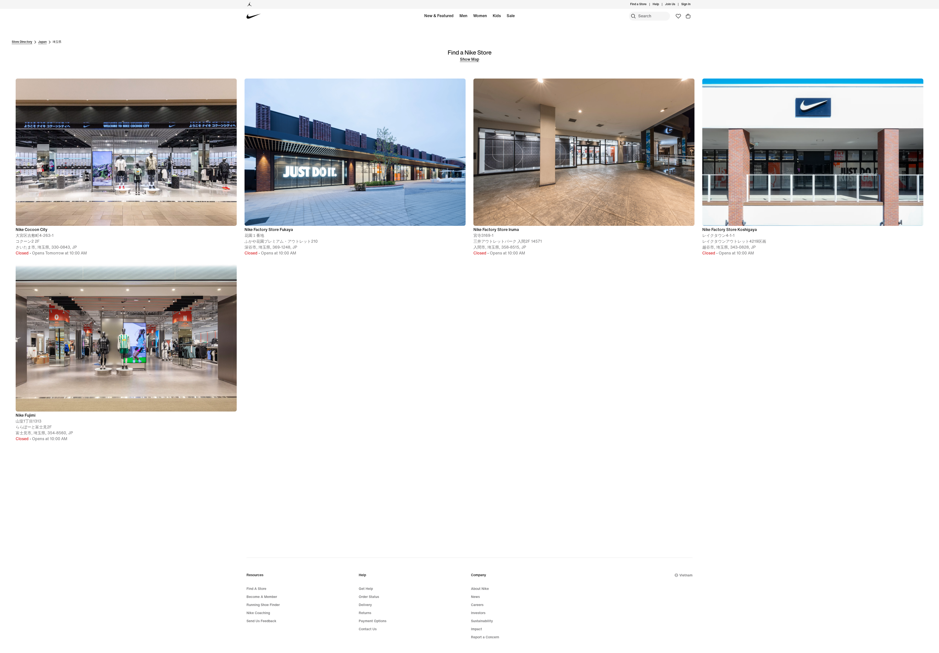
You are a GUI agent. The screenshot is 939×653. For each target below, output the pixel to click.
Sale (511, 16)
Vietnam (686, 575)
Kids (497, 16)
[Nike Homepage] (253, 16)
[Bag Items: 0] (688, 16)
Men (463, 16)
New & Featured (439, 16)
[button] (126, 167)
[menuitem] (660, 4)
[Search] (633, 16)
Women (480, 16)
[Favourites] (678, 16)
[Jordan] (249, 4)
